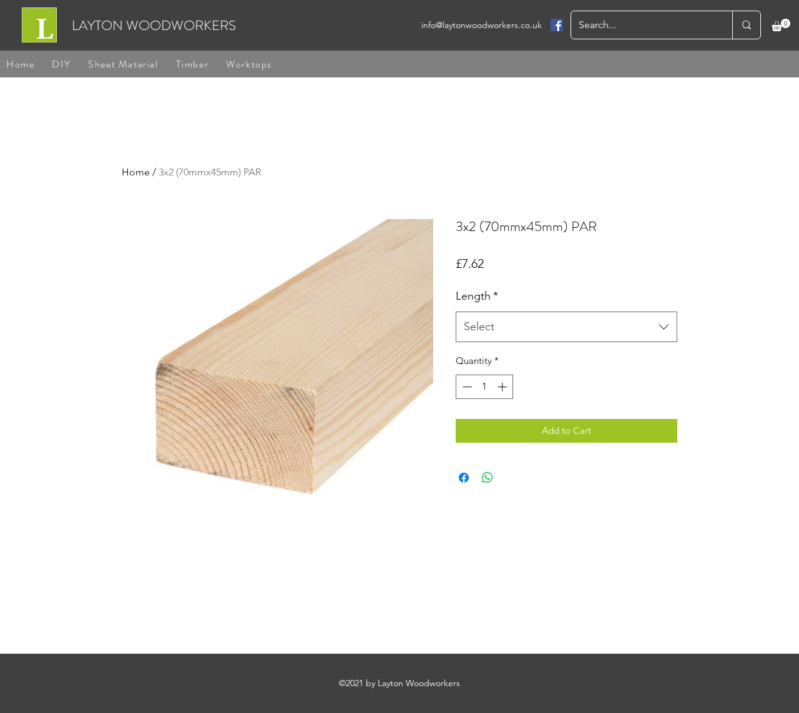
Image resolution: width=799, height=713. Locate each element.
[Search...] (746, 25)
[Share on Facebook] (463, 477)
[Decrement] (466, 386)
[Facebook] (557, 25)
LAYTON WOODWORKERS (154, 25)
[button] (781, 25)
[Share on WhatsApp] (487, 477)
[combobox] (566, 327)
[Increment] (503, 386)
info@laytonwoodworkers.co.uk (481, 25)
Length (477, 296)
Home (136, 172)
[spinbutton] (484, 386)
